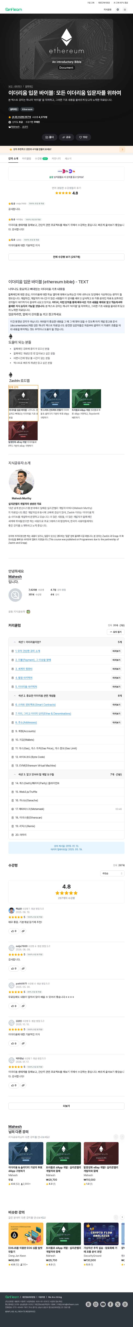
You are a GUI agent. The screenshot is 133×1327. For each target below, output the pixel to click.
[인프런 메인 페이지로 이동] (13, 9)
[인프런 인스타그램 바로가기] (95, 1304)
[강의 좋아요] (40, 1189)
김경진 (19, 1021)
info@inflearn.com (70, 1304)
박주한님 (20, 1058)
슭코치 (25, 126)
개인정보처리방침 (28, 1297)
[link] (66, 651)
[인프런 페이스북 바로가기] (110, 1304)
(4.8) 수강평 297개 (21, 117)
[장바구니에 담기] (70, 1191)
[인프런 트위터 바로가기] (118, 1304)
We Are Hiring (55, 1297)
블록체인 (29, 86)
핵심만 (19, 908)
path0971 (21, 983)
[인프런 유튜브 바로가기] (103, 1304)
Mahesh (15, 126)
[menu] (125, 9)
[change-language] (118, 9)
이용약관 (41, 1297)
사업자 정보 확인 (56, 1301)
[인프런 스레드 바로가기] (125, 1304)
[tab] (13, 159)
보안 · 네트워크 (15, 86)
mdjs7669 (22, 946)
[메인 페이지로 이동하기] (12, 1297)
